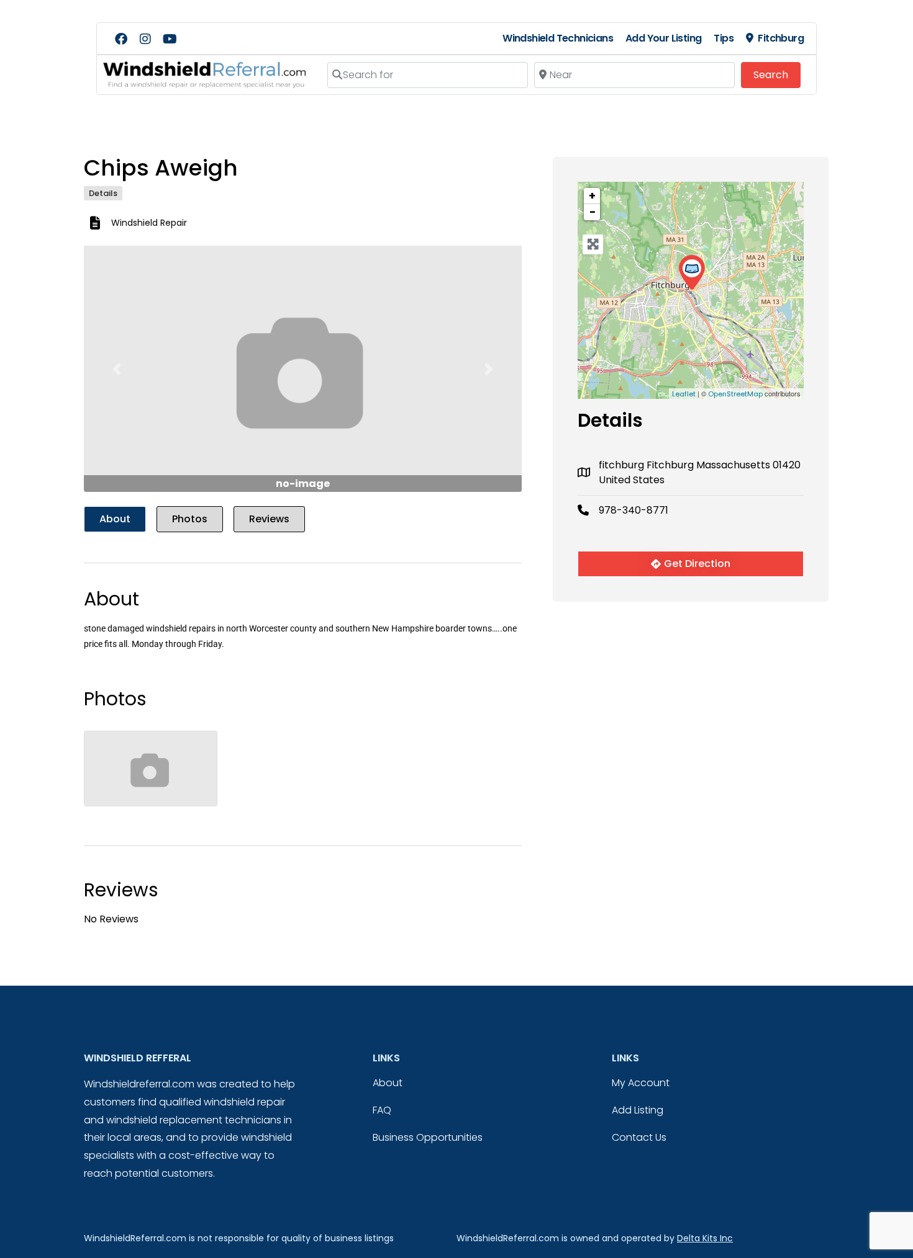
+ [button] (592, 195)
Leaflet (684, 394)
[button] (117, 369)
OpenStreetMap (735, 394)
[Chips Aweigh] (691, 272)
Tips (724, 38)
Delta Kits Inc (705, 1238)
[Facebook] (121, 39)
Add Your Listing (663, 38)
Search (777, 74)
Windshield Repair (149, 222)
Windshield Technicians (557, 38)
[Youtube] (169, 39)
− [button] (592, 212)
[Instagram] (145, 39)
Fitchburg (781, 38)
